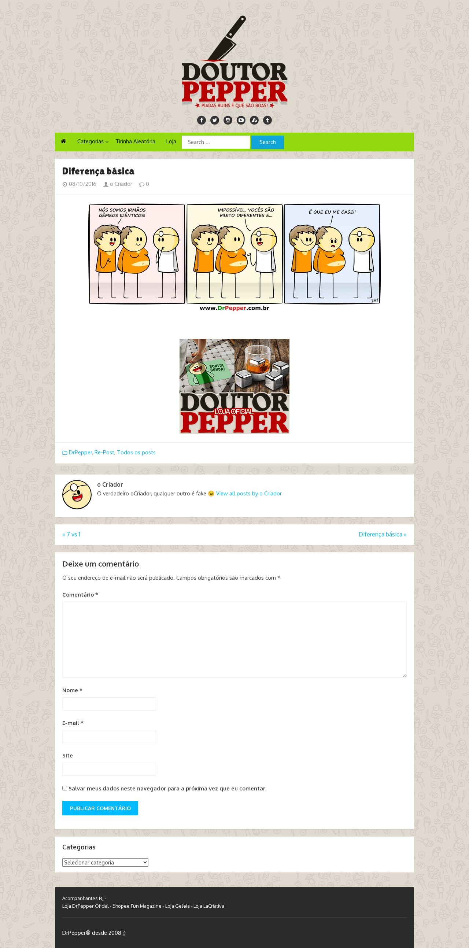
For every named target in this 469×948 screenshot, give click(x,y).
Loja (171, 141)
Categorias (90, 141)
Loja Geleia (177, 906)
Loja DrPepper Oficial (85, 906)
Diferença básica (383, 534)
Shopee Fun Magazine (137, 906)
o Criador (120, 183)
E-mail (73, 722)
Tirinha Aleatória (135, 141)
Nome (72, 690)
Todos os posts (136, 452)
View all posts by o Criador (249, 493)
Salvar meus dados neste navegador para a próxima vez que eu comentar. (167, 788)
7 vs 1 (71, 534)
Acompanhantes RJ (83, 898)
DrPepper (80, 452)
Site (67, 755)
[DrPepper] (234, 60)
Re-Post (104, 452)
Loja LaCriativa (208, 906)
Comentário (80, 594)
